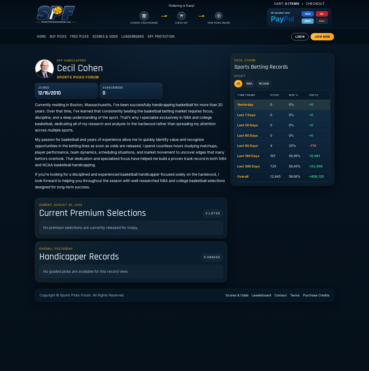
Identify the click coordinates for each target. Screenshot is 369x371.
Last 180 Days (248, 156)
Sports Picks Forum (78, 77)
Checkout (315, 4)
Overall (242, 176)
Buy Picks (58, 36)
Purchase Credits (316, 295)
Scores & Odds (105, 36)
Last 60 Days (247, 135)
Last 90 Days (247, 146)
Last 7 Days (246, 115)
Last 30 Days (247, 125)
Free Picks (79, 36)
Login (300, 36)
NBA (249, 83)
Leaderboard (132, 36)
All (238, 83)
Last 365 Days (248, 166)
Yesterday (245, 104)
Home (41, 36)
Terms (295, 295)
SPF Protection (161, 36)
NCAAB (264, 83)
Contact (280, 295)
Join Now (322, 36)
